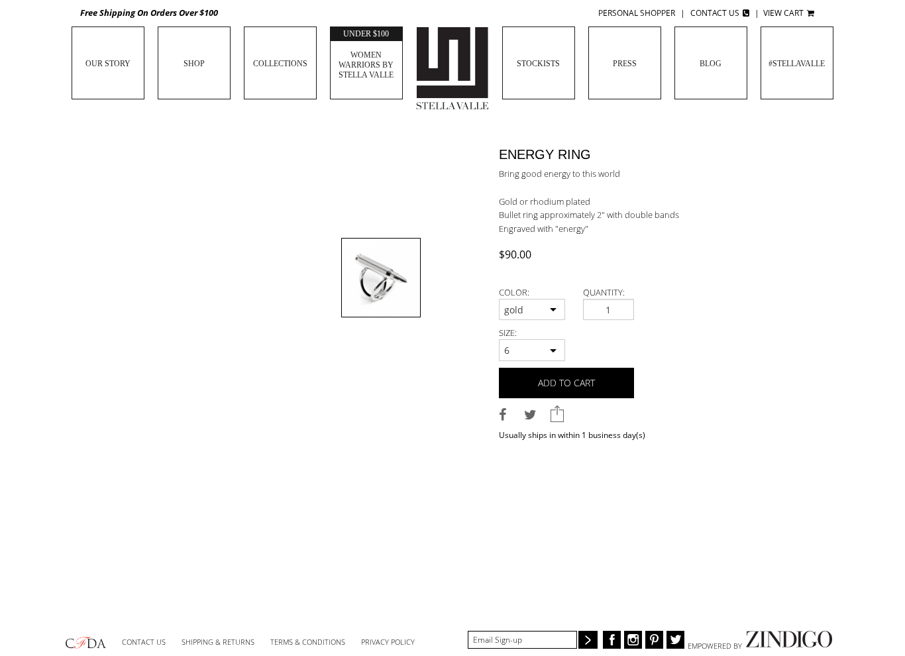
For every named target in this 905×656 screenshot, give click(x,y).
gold (513, 309)
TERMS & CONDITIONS (307, 642)
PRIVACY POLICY (388, 642)
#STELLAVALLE (797, 63)
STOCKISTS (538, 63)
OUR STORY (108, 63)
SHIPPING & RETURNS (218, 642)
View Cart (784, 13)
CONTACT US (144, 642)
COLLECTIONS (280, 63)
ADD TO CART (566, 382)
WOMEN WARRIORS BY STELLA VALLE (366, 54)
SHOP (194, 63)
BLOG (710, 63)
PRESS (625, 63)
